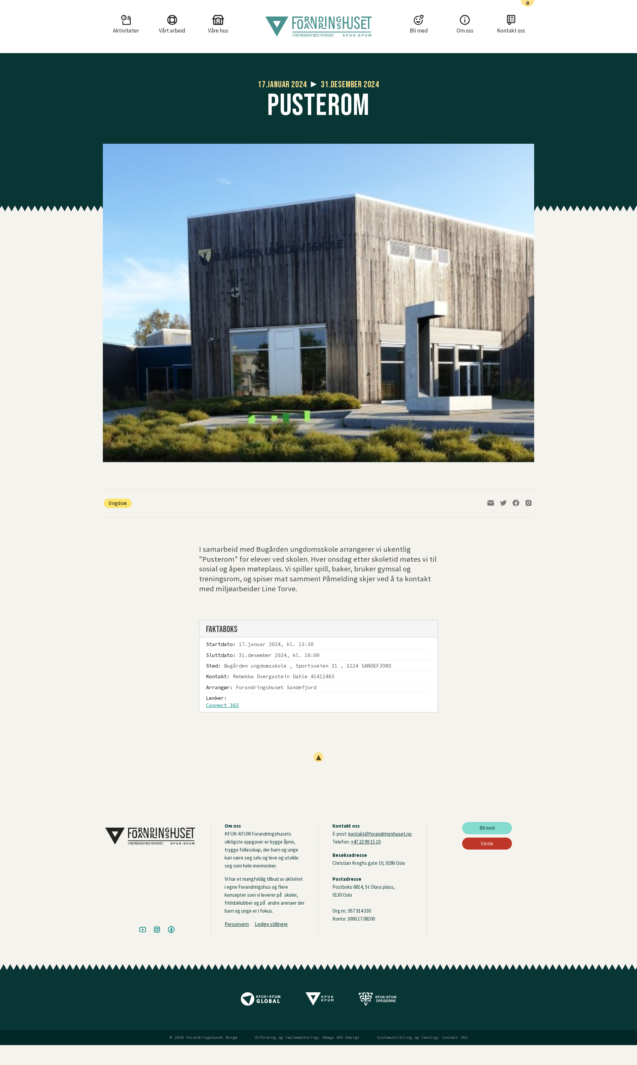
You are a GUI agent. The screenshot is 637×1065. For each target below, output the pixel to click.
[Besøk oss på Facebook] (171, 930)
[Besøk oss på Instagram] (157, 930)
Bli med (487, 828)
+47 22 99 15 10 (366, 842)
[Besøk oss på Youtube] (142, 930)
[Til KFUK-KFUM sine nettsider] (319, 1001)
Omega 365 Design (340, 1037)
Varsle (487, 843)
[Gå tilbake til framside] (318, 26)
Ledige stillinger (271, 924)
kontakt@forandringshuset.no (380, 834)
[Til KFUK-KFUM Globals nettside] (260, 1001)
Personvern (237, 924)
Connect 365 (222, 705)
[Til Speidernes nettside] (377, 1001)
